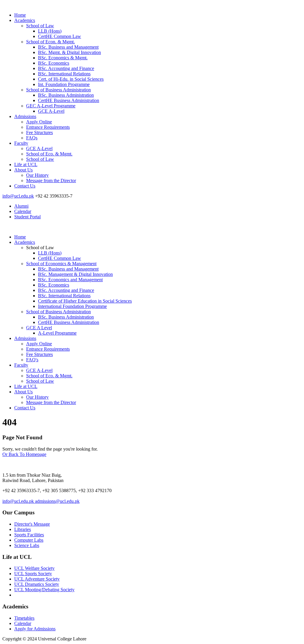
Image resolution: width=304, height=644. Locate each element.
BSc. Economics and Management (70, 279)
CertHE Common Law (59, 36)
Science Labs (26, 545)
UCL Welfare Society (34, 568)
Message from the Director (51, 180)
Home (20, 15)
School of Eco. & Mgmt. (49, 153)
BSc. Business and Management (68, 47)
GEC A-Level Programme (50, 105)
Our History (37, 175)
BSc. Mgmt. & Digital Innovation (69, 52)
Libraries (22, 529)
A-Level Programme (57, 332)
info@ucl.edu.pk (18, 195)
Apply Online (39, 121)
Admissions (25, 116)
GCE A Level (39, 327)
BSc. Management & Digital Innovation (75, 274)
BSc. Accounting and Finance (66, 68)
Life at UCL (25, 164)
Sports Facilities (29, 534)
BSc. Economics (53, 63)
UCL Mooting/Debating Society (44, 589)
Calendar (22, 211)
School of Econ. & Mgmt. (50, 41)
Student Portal (27, 216)
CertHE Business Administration (68, 100)
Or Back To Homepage (24, 454)
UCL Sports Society (33, 573)
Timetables (24, 618)
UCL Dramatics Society (36, 584)
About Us (23, 169)
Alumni (21, 206)
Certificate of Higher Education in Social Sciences (85, 300)
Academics (24, 20)
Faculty (21, 143)
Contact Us (24, 185)
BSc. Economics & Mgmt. (63, 57)
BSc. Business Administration (66, 95)
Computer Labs (28, 540)
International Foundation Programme (72, 306)
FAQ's (32, 359)
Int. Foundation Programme (64, 84)
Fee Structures (39, 132)
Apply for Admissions (35, 628)
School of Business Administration (58, 89)
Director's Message (32, 524)
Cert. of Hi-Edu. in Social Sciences (71, 79)
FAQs (31, 137)
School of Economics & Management (61, 263)
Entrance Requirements (48, 127)
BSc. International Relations (64, 73)
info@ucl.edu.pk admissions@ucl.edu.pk (41, 501)
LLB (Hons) (49, 31)
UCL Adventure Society (37, 578)
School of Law (40, 25)
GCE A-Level (51, 111)
